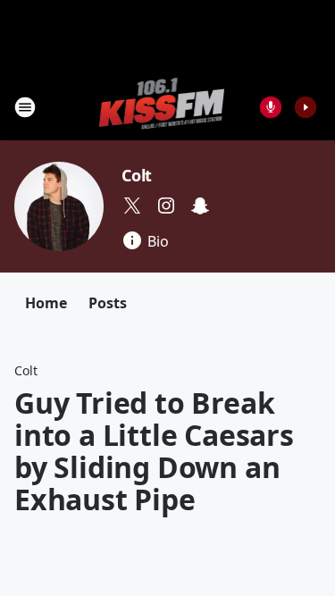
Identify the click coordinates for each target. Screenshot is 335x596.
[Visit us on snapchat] (200, 205)
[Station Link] (162, 107)
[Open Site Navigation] (25, 107)
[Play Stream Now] (305, 107)
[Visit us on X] (132, 205)
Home (46, 303)
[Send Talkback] (270, 107)
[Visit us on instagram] (166, 205)
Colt (136, 175)
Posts (107, 303)
